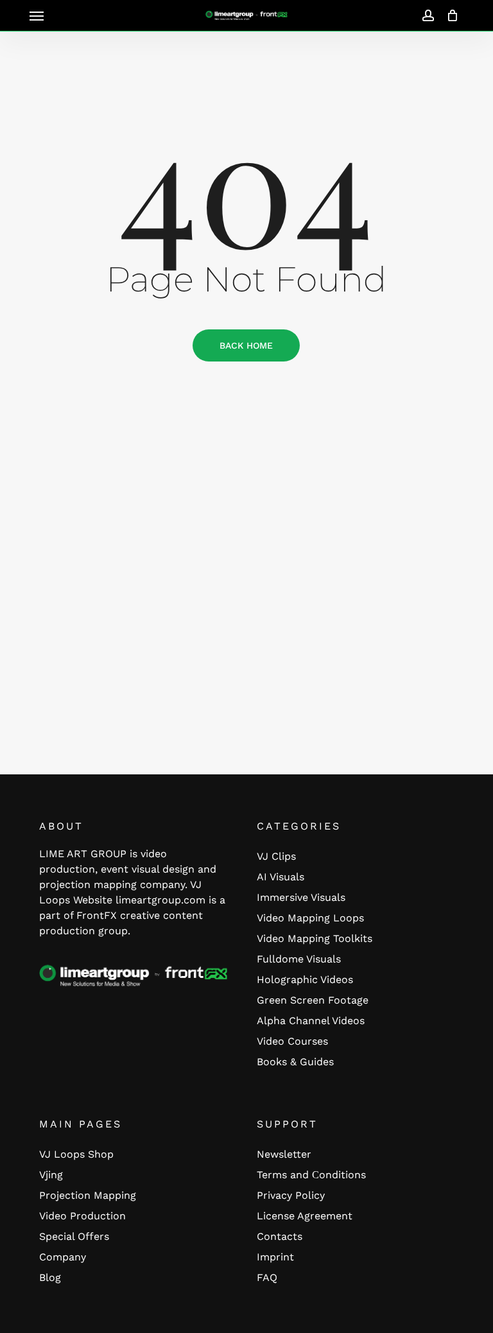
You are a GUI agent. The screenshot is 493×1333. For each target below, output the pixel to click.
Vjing (51, 1175)
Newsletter (284, 1154)
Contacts (279, 1236)
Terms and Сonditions (311, 1175)
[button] (37, 15)
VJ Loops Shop (76, 1154)
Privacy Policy (291, 1195)
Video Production (82, 1216)
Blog (50, 1277)
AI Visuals (280, 877)
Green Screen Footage (312, 1000)
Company (62, 1257)
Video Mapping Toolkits (314, 938)
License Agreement (304, 1216)
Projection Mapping (87, 1195)
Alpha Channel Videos (311, 1021)
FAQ (267, 1277)
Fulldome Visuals (299, 959)
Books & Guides (295, 1062)
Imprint (275, 1257)
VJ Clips (276, 856)
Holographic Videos (305, 979)
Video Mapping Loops (310, 918)
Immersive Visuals (301, 897)
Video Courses (292, 1041)
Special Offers (74, 1236)
